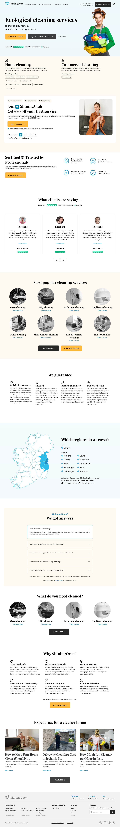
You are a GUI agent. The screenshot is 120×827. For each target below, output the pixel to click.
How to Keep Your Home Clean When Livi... (21, 756)
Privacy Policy (70, 823)
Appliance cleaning (11, 80)
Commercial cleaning (45, 4)
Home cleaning (30, 4)
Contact (65, 4)
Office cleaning (66, 77)
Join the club (16, 124)
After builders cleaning (26, 80)
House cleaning (26, 84)
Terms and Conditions (58, 823)
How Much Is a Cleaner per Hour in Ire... (96, 756)
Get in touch (59, 580)
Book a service (16, 175)
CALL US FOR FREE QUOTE (43, 37)
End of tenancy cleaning (12, 84)
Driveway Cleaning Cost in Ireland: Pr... (59, 756)
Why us (61, 37)
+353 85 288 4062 (87, 3)
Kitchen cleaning (10, 88)
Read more (22, 243)
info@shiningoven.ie (88, 483)
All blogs (59, 780)
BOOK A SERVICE (104, 4)
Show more (48, 348)
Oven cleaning (10, 77)
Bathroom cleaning (32, 77)
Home (72, 808)
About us (58, 4)
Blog (72, 813)
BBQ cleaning (20, 77)
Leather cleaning (38, 84)
